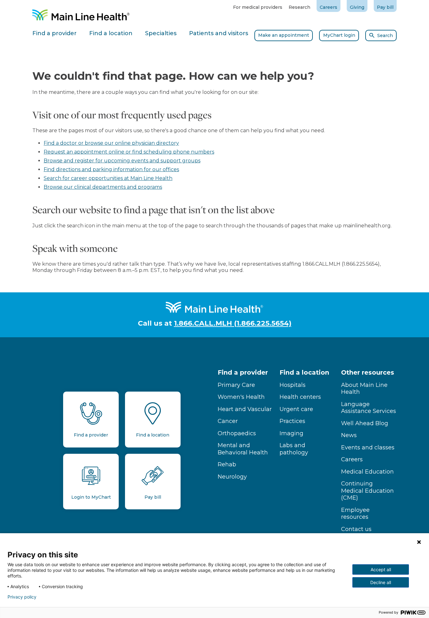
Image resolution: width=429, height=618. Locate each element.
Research (299, 7)
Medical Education (367, 471)
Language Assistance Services (368, 408)
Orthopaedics (237, 433)
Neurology (232, 476)
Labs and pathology (294, 449)
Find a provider (243, 372)
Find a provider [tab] (54, 33)
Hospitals (293, 385)
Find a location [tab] (111, 33)
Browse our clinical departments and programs (103, 187)
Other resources (367, 372)
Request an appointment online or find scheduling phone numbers (129, 152)
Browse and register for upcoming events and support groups (122, 161)
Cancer (228, 421)
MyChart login (339, 35)
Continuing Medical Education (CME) (367, 490)
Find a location (304, 372)
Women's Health (241, 396)
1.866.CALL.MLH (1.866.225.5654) (232, 323)
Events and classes (367, 447)
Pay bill (385, 7)
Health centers (300, 396)
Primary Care (236, 385)
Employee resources (355, 514)
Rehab (227, 464)
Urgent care (296, 409)
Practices (292, 421)
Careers (328, 7)
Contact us (356, 529)
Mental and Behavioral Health (243, 449)
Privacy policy (22, 596)
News (349, 435)
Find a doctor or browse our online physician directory (111, 143)
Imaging (291, 433)
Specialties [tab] (160, 33)
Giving (357, 7)
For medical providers (257, 7)
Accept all (381, 569)
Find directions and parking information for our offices (111, 169)
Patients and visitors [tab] (218, 33)
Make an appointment (283, 35)
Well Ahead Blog (364, 423)
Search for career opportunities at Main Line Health (108, 178)
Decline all (380, 582)
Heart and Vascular (245, 409)
